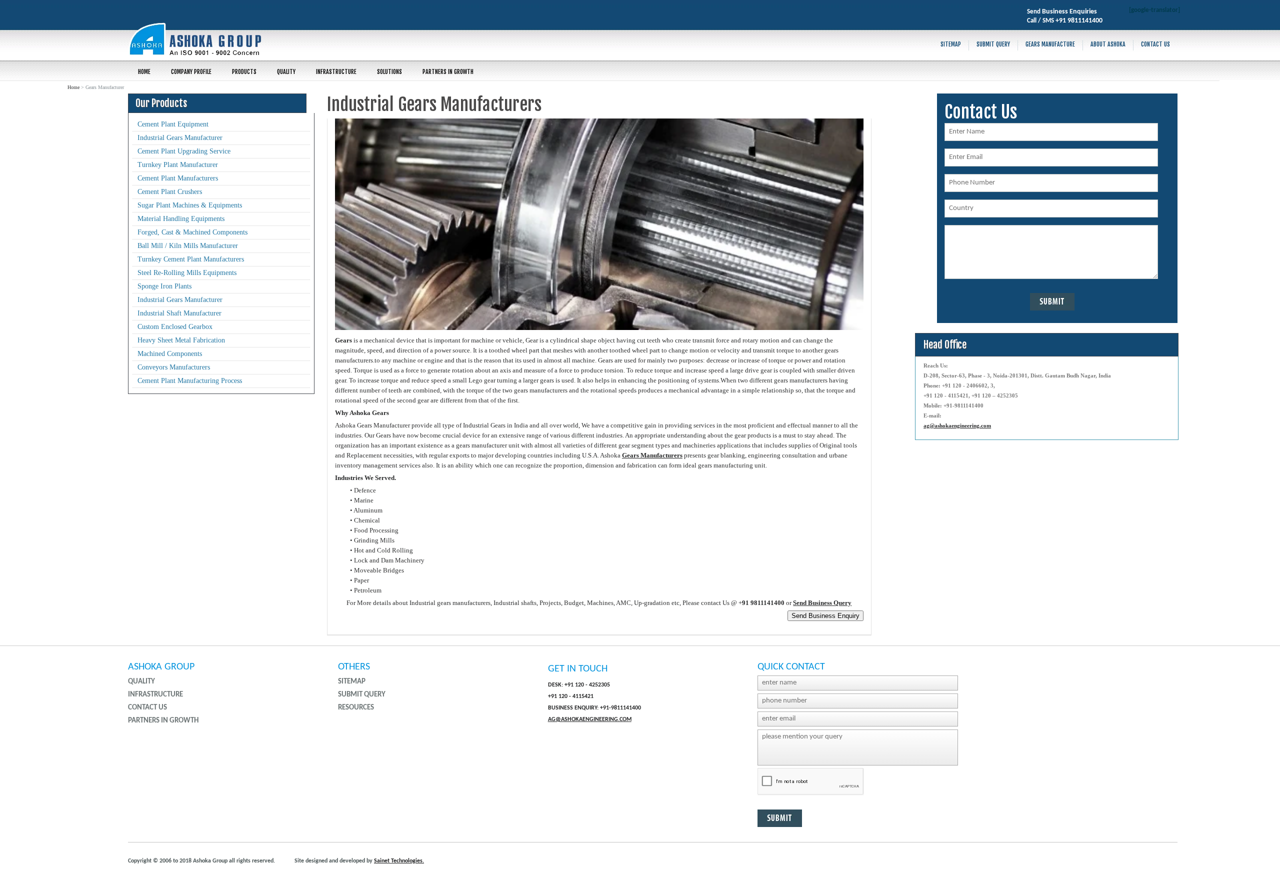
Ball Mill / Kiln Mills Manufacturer (188, 246)
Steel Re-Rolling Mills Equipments (187, 272)
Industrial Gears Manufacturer (180, 138)
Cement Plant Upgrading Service (184, 151)
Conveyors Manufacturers (174, 367)
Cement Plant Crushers (170, 192)
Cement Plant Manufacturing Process (190, 380)
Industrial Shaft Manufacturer (180, 313)
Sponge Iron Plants (165, 286)
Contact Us (1155, 44)
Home (144, 72)
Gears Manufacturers (652, 455)
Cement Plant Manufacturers (178, 178)
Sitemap (950, 44)
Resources (356, 708)
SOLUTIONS (389, 72)
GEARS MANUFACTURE (1050, 44)
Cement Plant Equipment (173, 124)
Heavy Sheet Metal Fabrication (181, 340)
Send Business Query (822, 602)
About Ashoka (1108, 44)
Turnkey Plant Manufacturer (178, 164)
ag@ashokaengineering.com (957, 425)
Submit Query (993, 44)
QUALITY (286, 72)
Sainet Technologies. (399, 861)
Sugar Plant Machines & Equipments (190, 205)
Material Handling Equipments (181, 218)
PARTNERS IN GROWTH (448, 72)
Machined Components (170, 354)
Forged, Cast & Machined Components (193, 232)
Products (244, 72)
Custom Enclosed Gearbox (175, 326)
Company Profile (191, 72)
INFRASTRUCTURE (336, 72)
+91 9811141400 (1079, 20)
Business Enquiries (1069, 12)
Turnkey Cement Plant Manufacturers (191, 259)
